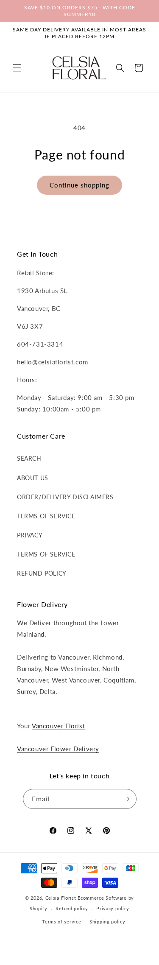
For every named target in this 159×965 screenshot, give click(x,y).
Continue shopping (79, 185)
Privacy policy (112, 908)
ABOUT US (32, 477)
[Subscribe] (126, 799)
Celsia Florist (60, 898)
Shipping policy (107, 921)
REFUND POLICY (42, 573)
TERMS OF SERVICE (46, 516)
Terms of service (61, 921)
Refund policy (72, 908)
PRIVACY (29, 535)
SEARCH (29, 458)
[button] (17, 68)
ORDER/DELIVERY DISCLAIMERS (65, 497)
